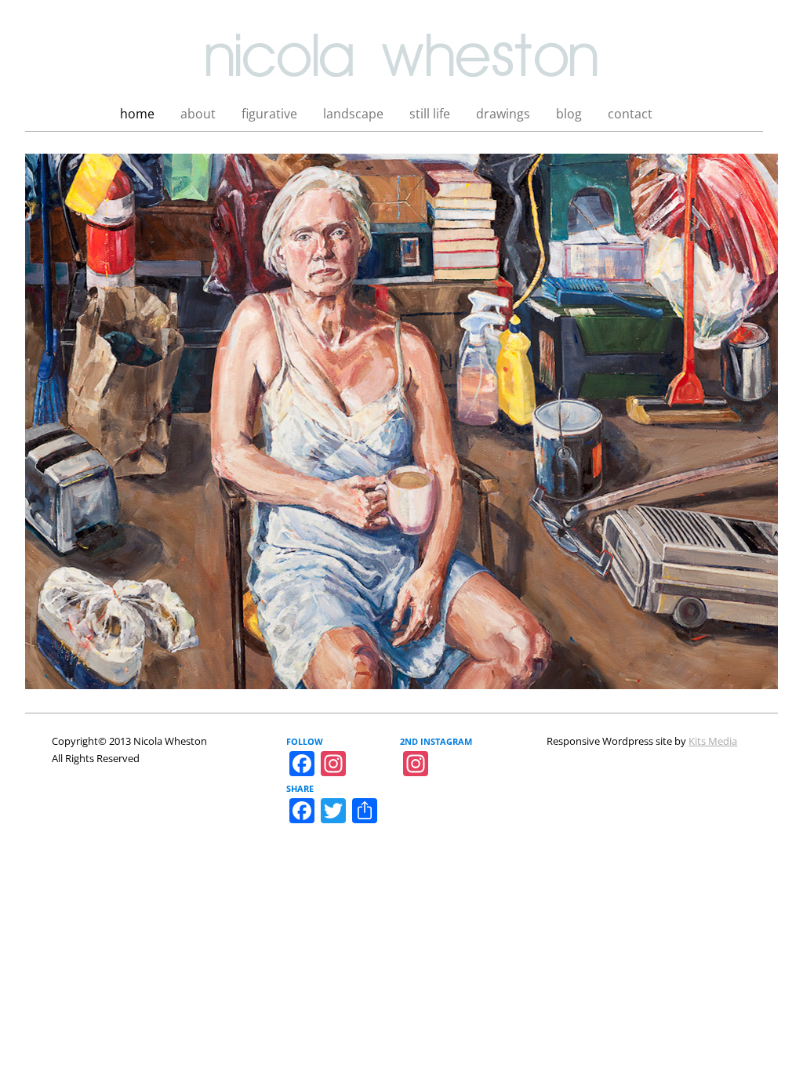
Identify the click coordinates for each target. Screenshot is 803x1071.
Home (137, 113)
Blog (569, 113)
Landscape (353, 113)
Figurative (269, 113)
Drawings (503, 113)
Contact (630, 113)
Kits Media (713, 741)
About (198, 113)
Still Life (429, 113)
